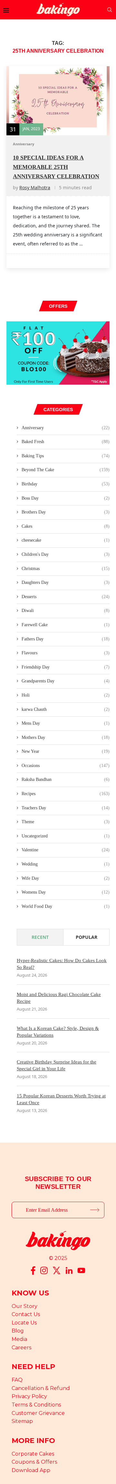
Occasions (66, 765)
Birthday (66, 484)
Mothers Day (66, 737)
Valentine (66, 849)
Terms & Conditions (36, 1405)
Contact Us (26, 1314)
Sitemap (22, 1421)
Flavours (66, 652)
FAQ (17, 1380)
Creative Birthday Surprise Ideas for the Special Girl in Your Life (56, 1065)
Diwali (66, 610)
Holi (66, 695)
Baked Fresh (66, 441)
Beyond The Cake (66, 469)
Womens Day (66, 892)
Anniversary (66, 427)
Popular (86, 937)
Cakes (66, 526)
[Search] (109, 9)
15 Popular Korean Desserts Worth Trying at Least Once (61, 1099)
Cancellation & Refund (41, 1388)
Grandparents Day (66, 681)
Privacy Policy (29, 1396)
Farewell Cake (66, 624)
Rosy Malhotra (34, 187)
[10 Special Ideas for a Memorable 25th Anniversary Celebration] (58, 100)
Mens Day (66, 723)
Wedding (66, 864)
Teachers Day (66, 807)
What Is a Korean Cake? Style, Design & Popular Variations (58, 1032)
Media (19, 1339)
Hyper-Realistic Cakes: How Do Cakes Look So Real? (62, 964)
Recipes (66, 793)
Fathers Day (66, 639)
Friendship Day (66, 667)
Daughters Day (66, 582)
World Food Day (66, 906)
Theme (66, 821)
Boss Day (66, 498)
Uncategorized (66, 836)
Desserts (66, 596)
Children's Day (66, 554)
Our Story (24, 1306)
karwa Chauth (66, 709)
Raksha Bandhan (66, 779)
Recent (40, 937)
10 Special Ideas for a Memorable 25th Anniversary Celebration (56, 167)
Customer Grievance (38, 1413)
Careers (21, 1347)
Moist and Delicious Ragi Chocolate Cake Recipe (59, 998)
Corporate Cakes (33, 1454)
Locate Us (24, 1323)
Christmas (66, 568)
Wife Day (66, 878)
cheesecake (66, 540)
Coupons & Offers (34, 1462)
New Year (66, 751)
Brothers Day (66, 512)
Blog (18, 1331)
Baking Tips (66, 455)
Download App (31, 1470)
